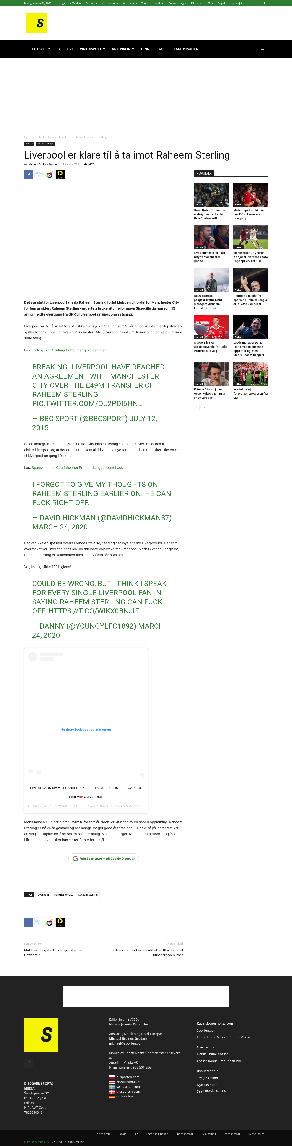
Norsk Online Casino (212, 1054)
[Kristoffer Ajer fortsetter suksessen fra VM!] (250, 374)
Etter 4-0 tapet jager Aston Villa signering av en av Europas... (209, 393)
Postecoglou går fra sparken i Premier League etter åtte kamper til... (250, 300)
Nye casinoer (207, 1084)
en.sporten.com (128, 1082)
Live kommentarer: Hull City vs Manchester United (209, 257)
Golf (163, 49)
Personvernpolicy (38, 1142)
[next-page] (204, 407)
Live (70, 49)
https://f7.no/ (39, 174)
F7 (209, 3)
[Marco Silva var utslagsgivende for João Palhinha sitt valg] (211, 327)
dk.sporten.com (128, 1091)
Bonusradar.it (207, 1071)
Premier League (178, 3)
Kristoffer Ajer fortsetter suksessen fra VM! (250, 393)
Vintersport (108, 3)
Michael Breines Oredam (43, 164)
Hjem (27, 137)
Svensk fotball (257, 1134)
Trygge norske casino (210, 1090)
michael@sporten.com (126, 1043)
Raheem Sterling (88, 894)
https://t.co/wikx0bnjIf (93, 611)
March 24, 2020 (60, 527)
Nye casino (205, 1047)
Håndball (159, 3)
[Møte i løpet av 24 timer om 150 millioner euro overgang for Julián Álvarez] (250, 195)
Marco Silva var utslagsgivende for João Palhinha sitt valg (210, 347)
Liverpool (43, 894)
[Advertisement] (146, 91)
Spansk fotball (184, 1134)
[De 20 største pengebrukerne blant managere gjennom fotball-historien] (211, 280)
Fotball (90, 3)
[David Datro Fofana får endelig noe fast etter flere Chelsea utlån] (211, 195)
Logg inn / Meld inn (70, 3)
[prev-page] (197, 407)
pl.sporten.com (127, 1077)
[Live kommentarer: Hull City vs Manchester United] (211, 237)
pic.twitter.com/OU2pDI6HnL (87, 403)
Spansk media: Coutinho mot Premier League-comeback (77, 467)
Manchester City (63, 894)
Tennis (145, 3)
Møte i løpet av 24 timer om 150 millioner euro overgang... (249, 214)
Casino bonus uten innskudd (219, 1061)
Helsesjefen (238, 3)
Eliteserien (197, 3)
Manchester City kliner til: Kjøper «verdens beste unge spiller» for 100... (250, 257)
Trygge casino (207, 1078)
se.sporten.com (128, 1086)
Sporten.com (135, 1053)
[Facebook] (264, 3)
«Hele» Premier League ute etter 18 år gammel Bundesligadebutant (148, 952)
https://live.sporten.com (60, 174)
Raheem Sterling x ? (80, 806)
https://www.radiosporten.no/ (49, 174)
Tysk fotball (208, 1134)
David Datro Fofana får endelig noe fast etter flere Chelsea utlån (209, 214)
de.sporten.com (128, 1096)
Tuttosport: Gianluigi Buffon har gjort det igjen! (69, 350)
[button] (262, 49)
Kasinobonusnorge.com (215, 1023)
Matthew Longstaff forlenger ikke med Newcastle (53, 952)
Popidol (222, 3)
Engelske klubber (157, 1134)
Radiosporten (186, 49)
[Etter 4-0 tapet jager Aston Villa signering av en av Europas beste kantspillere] (211, 374)
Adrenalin (128, 3)
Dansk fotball (232, 1134)
